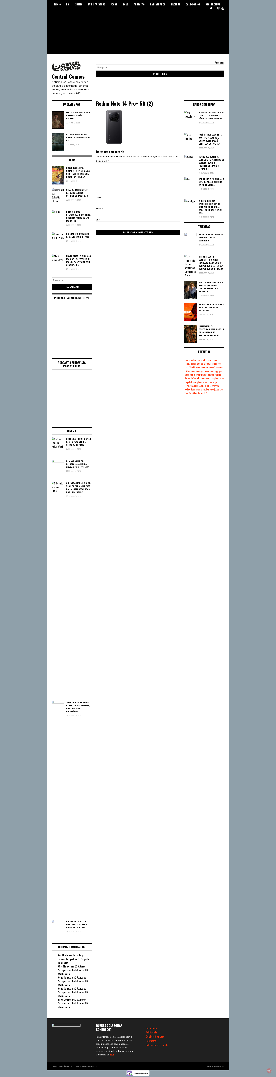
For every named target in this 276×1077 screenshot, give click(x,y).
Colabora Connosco (155, 1036)
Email (99, 208)
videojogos (214, 389)
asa (209, 360)
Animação (139, 4)
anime (187, 360)
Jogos (114, 4)
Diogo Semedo (64, 977)
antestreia (195, 360)
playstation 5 (203, 382)
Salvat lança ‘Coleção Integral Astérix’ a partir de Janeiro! (73, 958)
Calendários (193, 4)
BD (67, 4)
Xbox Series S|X (200, 393)
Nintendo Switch (191, 378)
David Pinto (62, 955)
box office (188, 367)
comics (220, 367)
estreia (205, 371)
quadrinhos (206, 386)
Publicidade (151, 1032)
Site (98, 220)
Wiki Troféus (213, 4)
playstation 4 (190, 382)
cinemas (204, 367)
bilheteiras (209, 363)
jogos (219, 371)
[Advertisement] (138, 34)
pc (212, 378)
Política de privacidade (157, 1045)
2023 (125, 4)
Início (57, 4)
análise (204, 360)
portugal (213, 382)
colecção (212, 367)
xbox (221, 389)
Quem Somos (152, 1028)
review (187, 389)
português (189, 386)
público (197, 386)
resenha (215, 386)
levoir (198, 374)
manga (204, 374)
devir (193, 371)
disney (199, 371)
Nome (99, 197)
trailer (206, 389)
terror (200, 389)
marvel (211, 374)
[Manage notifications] (269, 1070)
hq (215, 371)
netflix (218, 374)
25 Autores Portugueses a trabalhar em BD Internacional (72, 970)
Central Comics (68, 76)
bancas (215, 360)
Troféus (175, 4)
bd (202, 363)
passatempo (205, 378)
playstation (219, 378)
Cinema (78, 4)
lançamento (189, 374)
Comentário (102, 161)
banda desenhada (192, 363)
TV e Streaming (96, 4)
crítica (187, 371)
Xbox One (188, 393)
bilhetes (217, 363)
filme (211, 371)
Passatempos (157, 4)
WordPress (220, 1066)
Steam (194, 389)
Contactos (151, 1041)
